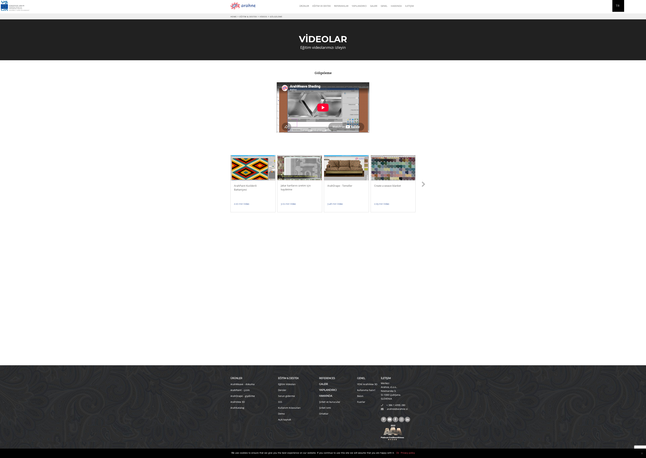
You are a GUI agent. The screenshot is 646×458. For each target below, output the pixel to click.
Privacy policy (408, 452)
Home (233, 16)
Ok (397, 452)
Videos (263, 16)
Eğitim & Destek (248, 16)
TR (617, 5)
